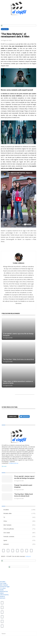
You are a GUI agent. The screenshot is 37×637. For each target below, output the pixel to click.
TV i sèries (3, 588)
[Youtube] (17, 550)
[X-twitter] (3, 550)
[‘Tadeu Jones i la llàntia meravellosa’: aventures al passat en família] (18, 376)
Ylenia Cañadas (18, 263)
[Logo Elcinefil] (18, 8)
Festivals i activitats (19, 536)
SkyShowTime (4, 591)
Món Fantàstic (19, 525)
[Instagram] (13, 550)
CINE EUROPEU (4, 595)
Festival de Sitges (5, 586)
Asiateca (2, 596)
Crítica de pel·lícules (19, 529)
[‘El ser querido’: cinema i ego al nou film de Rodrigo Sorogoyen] (18, 329)
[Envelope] (31, 550)
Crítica (19, 521)
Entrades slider (19, 513)
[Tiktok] (8, 550)
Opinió (19, 540)
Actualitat (5, 29)
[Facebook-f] (22, 550)
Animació (19, 544)
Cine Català (19, 532)
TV (19, 517)
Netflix (2, 590)
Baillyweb (28, 556)
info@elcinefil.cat (13, 463)
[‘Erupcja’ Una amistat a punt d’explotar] (7, 487)
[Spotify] (27, 550)
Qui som (4, 466)
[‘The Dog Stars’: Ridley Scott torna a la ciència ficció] (18, 353)
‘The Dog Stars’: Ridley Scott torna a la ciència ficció (18, 359)
